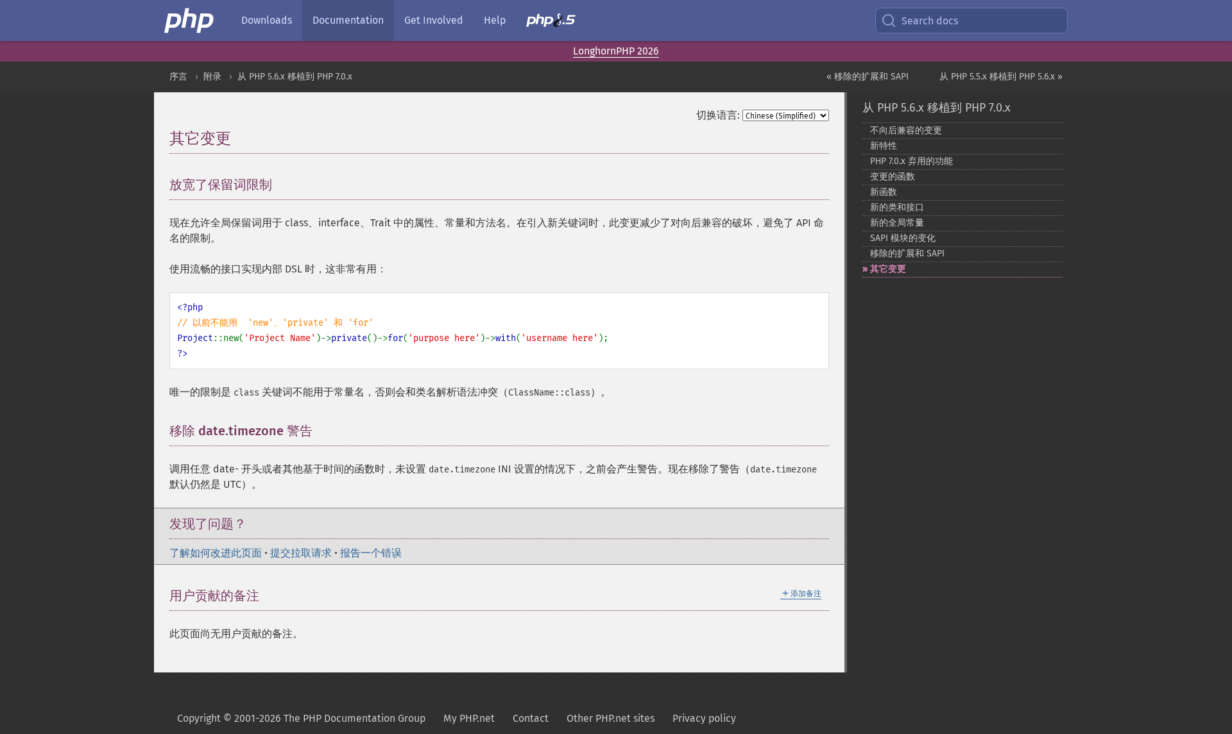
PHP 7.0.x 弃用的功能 (911, 161)
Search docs (930, 21)
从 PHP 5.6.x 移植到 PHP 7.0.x (294, 76)
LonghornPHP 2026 (616, 51)
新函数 (883, 192)
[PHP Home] (190, 20)
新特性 (883, 145)
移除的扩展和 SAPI (907, 253)
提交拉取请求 (301, 553)
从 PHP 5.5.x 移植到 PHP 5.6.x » (1001, 76)
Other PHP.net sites (610, 718)
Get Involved (433, 20)
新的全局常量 (897, 222)
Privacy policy (704, 718)
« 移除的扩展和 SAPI (867, 76)
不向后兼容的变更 (906, 130)
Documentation (348, 20)
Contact (531, 718)
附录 (212, 76)
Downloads (266, 20)
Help (495, 20)
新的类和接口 (897, 207)
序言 (178, 76)
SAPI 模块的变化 (903, 238)
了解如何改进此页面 (215, 553)
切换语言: (718, 115)
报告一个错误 (371, 553)
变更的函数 (892, 176)
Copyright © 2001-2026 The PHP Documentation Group (301, 718)
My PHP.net (469, 718)
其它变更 (888, 268)
